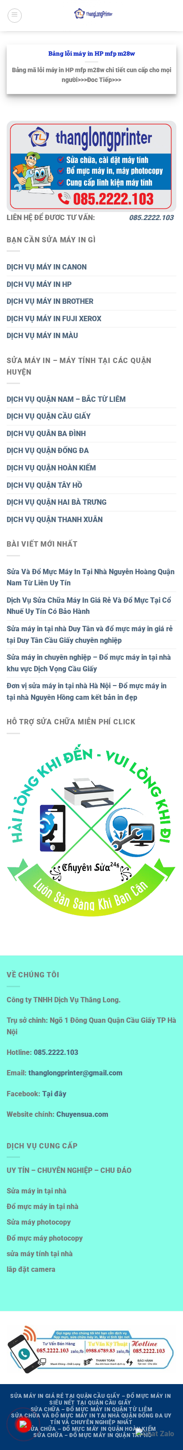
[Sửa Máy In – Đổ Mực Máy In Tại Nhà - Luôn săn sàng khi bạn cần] (94, 15)
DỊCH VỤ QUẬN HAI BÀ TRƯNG (57, 502)
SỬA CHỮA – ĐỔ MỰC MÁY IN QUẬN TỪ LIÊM (92, 1409)
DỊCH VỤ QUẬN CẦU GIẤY (49, 416)
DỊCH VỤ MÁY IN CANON (47, 267)
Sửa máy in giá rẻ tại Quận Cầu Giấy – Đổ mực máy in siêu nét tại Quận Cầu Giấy (90, 1399)
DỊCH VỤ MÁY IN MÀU (42, 335)
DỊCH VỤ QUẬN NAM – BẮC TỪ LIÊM (66, 399)
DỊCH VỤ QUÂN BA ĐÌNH (46, 433)
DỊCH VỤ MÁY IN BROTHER (50, 301)
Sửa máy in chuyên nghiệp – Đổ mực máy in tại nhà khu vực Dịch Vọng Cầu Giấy (89, 663)
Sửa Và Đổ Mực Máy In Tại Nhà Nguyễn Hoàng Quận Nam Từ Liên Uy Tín (91, 578)
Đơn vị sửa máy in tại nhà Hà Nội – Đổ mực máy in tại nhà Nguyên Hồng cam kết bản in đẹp (87, 692)
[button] (15, 15)
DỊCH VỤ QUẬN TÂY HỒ (44, 485)
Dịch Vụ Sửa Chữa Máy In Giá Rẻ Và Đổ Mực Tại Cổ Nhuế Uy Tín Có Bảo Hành (89, 606)
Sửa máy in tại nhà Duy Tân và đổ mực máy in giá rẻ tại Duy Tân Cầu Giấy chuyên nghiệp (90, 635)
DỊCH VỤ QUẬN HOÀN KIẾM (51, 468)
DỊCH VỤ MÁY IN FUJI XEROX (54, 319)
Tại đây (54, 1094)
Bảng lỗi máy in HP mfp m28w (91, 53)
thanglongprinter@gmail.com (75, 1073)
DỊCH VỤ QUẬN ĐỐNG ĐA (48, 450)
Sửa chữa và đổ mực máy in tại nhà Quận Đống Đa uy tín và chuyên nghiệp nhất (91, 1419)
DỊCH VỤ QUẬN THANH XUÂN (55, 519)
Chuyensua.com (82, 1114)
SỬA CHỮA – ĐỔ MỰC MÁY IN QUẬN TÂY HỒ (92, 1435)
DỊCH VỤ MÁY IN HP (39, 284)
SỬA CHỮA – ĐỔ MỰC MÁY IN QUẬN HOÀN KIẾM (91, 1429)
